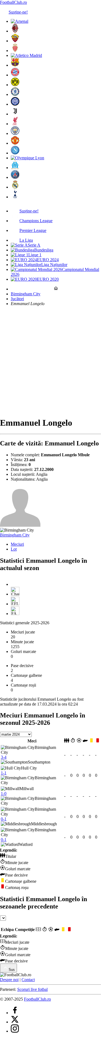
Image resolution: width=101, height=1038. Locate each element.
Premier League (32, 230)
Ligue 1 (34, 255)
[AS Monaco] (15, 50)
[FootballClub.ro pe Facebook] (15, 1012)
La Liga (26, 240)
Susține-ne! (18, 12)
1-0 (3, 793)
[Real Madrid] (15, 187)
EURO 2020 (48, 279)
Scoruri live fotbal (32, 989)
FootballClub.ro (13, 2)
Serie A (34, 245)
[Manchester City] (15, 133)
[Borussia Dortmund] (15, 84)
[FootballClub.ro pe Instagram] (15, 1031)
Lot (14, 549)
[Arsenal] (19, 21)
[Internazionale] (15, 104)
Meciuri (17, 544)
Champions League (36, 220)
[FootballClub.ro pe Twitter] (15, 1022)
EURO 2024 (48, 259)
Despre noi (9, 979)
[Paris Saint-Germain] (15, 177)
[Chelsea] (15, 94)
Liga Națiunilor (54, 264)
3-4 (3, 757)
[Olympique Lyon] (27, 158)
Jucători (17, 298)
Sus (12, 970)
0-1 (3, 819)
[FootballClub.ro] (56, 289)
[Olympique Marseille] (15, 167)
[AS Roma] (15, 40)
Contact (28, 979)
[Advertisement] (50, 361)
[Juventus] (15, 114)
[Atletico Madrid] (26, 55)
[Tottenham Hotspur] (15, 197)
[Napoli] (15, 153)
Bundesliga (43, 250)
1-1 (3, 773)
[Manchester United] (15, 143)
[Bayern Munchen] (15, 75)
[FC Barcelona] (15, 65)
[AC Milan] (15, 31)
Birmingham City (25, 294)
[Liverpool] (15, 123)
